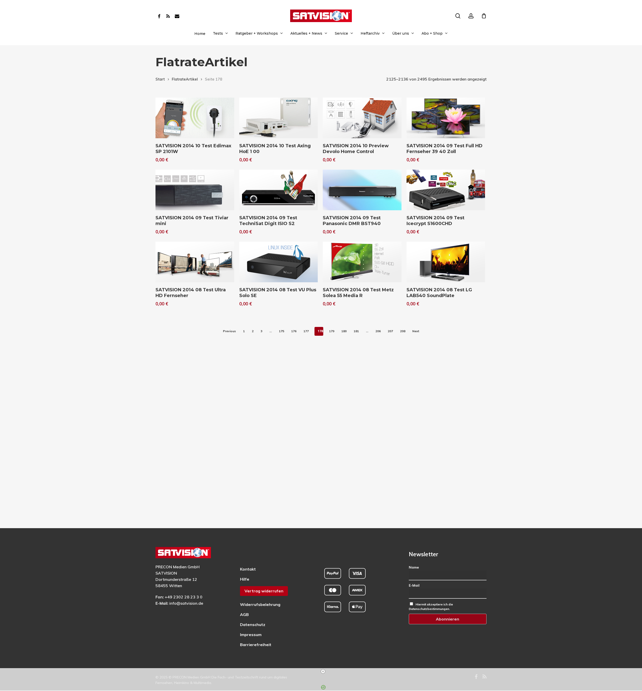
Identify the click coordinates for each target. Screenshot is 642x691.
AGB (244, 614)
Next (415, 331)
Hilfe (244, 579)
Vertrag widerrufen (264, 590)
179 (331, 331)
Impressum (251, 634)
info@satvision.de (186, 603)
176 (293, 331)
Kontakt (248, 569)
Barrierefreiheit (255, 644)
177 (306, 331)
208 (402, 331)
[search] (458, 16)
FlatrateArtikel (185, 79)
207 (390, 331)
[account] (471, 16)
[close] (323, 671)
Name (414, 567)
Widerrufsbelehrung (260, 604)
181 (356, 331)
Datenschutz (252, 624)
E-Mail (414, 585)
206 (378, 331)
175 (281, 331)
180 (344, 331)
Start (160, 79)
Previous (229, 331)
